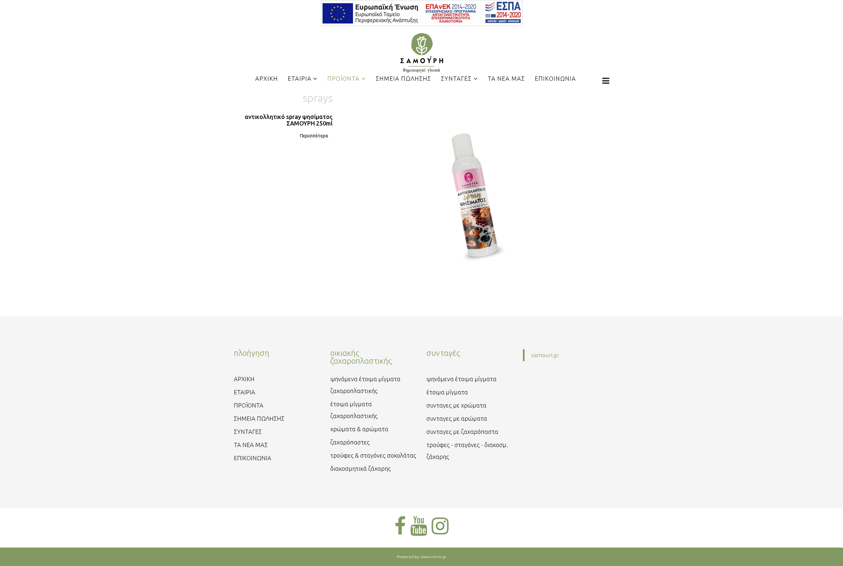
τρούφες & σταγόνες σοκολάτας (373, 455)
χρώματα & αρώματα (359, 429)
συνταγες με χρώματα (456, 405)
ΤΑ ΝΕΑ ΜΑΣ (251, 444)
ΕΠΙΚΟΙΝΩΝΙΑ (252, 458)
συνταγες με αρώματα (456, 418)
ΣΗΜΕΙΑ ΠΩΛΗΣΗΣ (259, 418)
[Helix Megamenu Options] (605, 81)
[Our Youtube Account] (418, 526)
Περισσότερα (314, 135)
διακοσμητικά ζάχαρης (360, 468)
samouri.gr (545, 355)
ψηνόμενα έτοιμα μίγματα (461, 379)
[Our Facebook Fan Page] (400, 526)
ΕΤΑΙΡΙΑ (244, 392)
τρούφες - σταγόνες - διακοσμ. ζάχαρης (467, 450)
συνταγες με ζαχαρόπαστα (462, 431)
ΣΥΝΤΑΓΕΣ (248, 431)
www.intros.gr (434, 556)
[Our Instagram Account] (440, 526)
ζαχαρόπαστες (350, 442)
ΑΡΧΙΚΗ (244, 379)
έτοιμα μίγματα (447, 392)
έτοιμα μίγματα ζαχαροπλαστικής (354, 410)
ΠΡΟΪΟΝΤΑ (248, 405)
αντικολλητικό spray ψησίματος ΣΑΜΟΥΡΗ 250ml (289, 120)
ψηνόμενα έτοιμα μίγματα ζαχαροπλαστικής (365, 385)
